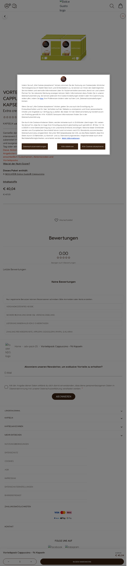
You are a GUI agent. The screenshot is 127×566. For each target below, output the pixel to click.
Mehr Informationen (71, 138)
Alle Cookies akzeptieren (93, 146)
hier (42, 98)
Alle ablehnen (67, 146)
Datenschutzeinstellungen (34, 146)
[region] (63, 114)
